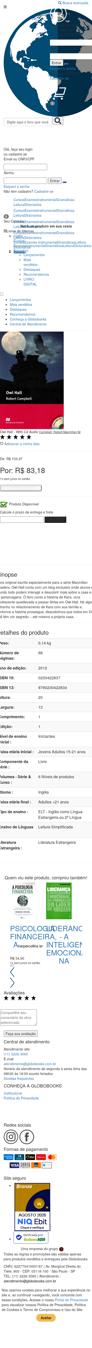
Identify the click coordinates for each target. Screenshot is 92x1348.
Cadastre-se (43, 191)
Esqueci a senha (16, 186)
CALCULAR (55, 519)
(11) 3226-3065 (16, 1053)
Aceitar (46, 1317)
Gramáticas (66, 242)
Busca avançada (75, 2)
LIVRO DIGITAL (30, 281)
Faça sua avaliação (21, 1033)
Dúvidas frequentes (19, 1078)
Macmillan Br (72, 432)
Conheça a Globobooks (28, 319)
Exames (31, 242)
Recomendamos (36, 274)
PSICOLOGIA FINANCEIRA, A (33, 936)
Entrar (55, 180)
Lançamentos (34, 254)
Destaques (32, 269)
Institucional (13, 1093)
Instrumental (47, 242)
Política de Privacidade (21, 1098)
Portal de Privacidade (71, 1299)
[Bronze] (32, 1207)
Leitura (80, 242)
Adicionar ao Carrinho (19, 488)
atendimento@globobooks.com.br (30, 1063)
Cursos (19, 242)
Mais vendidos (31, 262)
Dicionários (22, 247)
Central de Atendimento (28, 324)
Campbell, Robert (51, 432)
